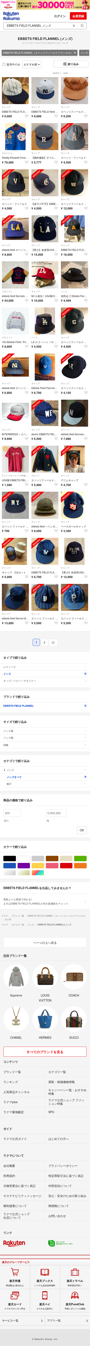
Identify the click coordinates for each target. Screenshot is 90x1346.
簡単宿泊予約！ (75, 1282)
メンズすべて (14, 777)
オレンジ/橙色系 (86, 866)
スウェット (7, 337)
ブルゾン (35, 475)
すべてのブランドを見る (45, 1051)
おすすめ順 (31, 64)
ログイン (60, 16)
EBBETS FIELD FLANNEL (18, 706)
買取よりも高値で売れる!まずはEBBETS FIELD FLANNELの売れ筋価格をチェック (35, 901)
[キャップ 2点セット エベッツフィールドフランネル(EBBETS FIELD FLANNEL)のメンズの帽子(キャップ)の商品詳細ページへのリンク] (15, 551)
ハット (64, 291)
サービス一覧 (10, 1320)
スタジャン (7, 153)
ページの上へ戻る (45, 942)
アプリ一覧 (54, 1320)
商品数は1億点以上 (15, 1282)
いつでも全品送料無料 (44, 1282)
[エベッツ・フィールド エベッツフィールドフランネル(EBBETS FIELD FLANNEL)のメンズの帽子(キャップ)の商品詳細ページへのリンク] (74, 136)
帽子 (9, 784)
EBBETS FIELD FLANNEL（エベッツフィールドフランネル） (38, 52)
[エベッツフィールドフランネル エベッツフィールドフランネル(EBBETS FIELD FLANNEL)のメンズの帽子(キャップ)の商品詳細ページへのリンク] (74, 90)
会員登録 (78, 16)
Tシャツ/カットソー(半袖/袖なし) (15, 475)
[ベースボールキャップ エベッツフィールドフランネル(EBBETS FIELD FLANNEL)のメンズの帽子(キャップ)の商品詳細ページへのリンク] (74, 505)
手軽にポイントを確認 (74, 1306)
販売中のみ (13, 64)
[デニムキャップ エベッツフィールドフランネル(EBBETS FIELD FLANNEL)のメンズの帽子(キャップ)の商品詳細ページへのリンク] (74, 459)
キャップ (6, 107)
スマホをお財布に (44, 1306)
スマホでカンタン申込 (14, 1306)
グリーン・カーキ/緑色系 (86, 859)
